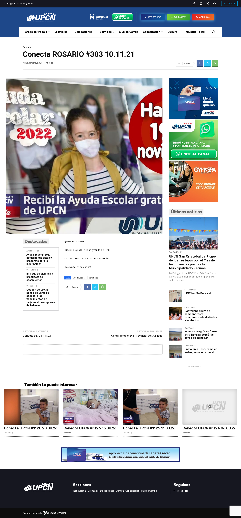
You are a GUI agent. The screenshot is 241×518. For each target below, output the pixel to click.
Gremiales (30, 286)
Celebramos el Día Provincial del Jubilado (136, 335)
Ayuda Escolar (32, 251)
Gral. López (31, 270)
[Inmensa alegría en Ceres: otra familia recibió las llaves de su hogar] (175, 334)
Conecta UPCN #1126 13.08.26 (90, 428)
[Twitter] (207, 3)
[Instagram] (200, 3)
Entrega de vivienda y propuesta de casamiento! (39, 276)
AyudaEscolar (79, 278)
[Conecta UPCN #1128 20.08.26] (31, 407)
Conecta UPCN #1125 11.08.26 (149, 428)
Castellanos (189, 308)
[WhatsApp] (215, 63)
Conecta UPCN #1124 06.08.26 (209, 428)
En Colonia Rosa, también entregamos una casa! (200, 351)
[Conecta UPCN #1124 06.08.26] (209, 407)
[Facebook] (194, 3)
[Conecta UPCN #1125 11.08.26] (150, 407)
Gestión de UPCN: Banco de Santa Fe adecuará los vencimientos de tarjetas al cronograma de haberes (40, 297)
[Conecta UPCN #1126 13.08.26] (90, 407)
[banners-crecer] (193, 117)
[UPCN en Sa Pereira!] (175, 296)
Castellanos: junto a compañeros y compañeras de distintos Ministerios (200, 315)
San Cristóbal (175, 252)
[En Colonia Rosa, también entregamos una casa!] (175, 351)
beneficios (93, 278)
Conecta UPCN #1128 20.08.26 (31, 428)
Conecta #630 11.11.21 (37, 335)
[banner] (193, 159)
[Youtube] (214, 3)
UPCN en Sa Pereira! (197, 293)
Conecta (27, 47)
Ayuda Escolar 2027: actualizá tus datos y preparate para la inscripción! (39, 259)
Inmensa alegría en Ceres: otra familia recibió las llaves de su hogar (201, 334)
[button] (213, 32)
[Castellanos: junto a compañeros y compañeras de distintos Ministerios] (175, 313)
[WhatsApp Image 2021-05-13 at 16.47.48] (193, 201)
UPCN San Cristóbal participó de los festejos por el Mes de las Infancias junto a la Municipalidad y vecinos (192, 262)
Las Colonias (190, 290)
